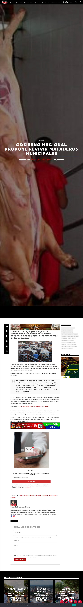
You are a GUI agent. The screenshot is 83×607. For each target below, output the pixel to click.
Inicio (13, 2)
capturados (70, 353)
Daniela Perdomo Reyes (41, 171)
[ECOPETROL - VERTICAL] (70, 391)
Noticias (20, 2)
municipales (45, 519)
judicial (72, 364)
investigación (65, 364)
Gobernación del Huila (72, 359)
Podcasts (47, 2)
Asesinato (64, 351)
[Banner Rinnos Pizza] (35, 449)
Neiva (73, 366)
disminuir (32, 519)
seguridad (74, 370)
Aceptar (74, 605)
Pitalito (64, 368)
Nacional (69, 366)
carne (21, 519)
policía (69, 368)
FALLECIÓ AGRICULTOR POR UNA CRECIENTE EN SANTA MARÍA (33, 430)
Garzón (64, 359)
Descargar (28, 510)
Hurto (73, 361)
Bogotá (64, 353)
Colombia (26, 519)
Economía (41, 151)
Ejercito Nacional (72, 357)
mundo (63, 366)
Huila (69, 361)
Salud (69, 370)
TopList (38, 2)
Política (74, 368)
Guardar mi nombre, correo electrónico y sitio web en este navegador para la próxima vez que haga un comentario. (36, 579)
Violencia (70, 372)
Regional (64, 370)
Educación (64, 357)
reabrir (55, 519)
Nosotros (56, 2)
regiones (13, 521)
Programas (29, 2)
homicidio (64, 361)
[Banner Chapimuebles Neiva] (35, 351)
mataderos (38, 519)
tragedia (64, 372)
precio (50, 519)
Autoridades (71, 351)
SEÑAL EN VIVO (68, 2)
